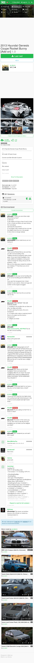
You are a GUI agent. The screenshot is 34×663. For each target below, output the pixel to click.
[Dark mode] (29, 2)
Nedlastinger (7, 141)
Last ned (18, 55)
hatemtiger (10, 466)
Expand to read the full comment (20, 503)
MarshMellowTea (12, 441)
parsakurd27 (11, 449)
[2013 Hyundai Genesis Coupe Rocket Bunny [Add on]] (17, 108)
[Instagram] (13, 67)
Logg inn (17, 521)
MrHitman (10, 509)
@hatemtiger (11, 511)
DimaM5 (9, 248)
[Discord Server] (15, 67)
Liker (16, 141)
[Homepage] (11, 67)
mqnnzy (9, 458)
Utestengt (15, 248)
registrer (25, 521)
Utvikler (14, 214)
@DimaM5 (10, 216)
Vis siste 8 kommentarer (17, 210)
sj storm (12, 65)
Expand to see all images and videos (17, 136)
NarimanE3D (11, 337)
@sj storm (10, 250)
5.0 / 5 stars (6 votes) (5, 144)
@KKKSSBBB (11, 240)
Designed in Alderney (6, 655)
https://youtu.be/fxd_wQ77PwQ (16, 328)
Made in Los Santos (6, 657)
